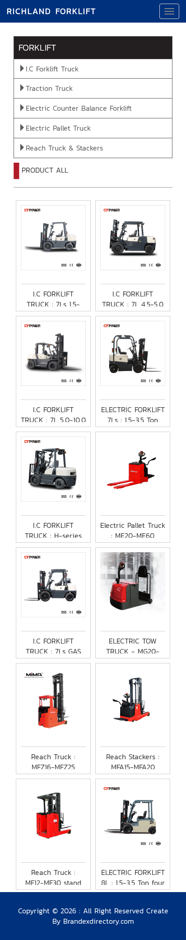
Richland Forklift (51, 11)
